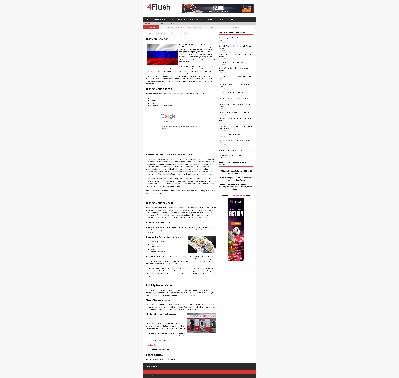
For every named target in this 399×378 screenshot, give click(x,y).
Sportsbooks (194, 19)
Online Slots (149, 23)
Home (147, 19)
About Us (237, 372)
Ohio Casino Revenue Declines (229, 134)
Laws (232, 19)
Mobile (162, 23)
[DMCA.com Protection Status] (152, 366)
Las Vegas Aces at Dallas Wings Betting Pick (234, 112)
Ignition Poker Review (237, 195)
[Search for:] (242, 27)
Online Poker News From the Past (230, 155)
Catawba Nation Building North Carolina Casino (235, 92)
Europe (209, 19)
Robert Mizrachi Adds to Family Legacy (232, 62)
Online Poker (159, 19)
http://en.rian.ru (152, 345)
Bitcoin (221, 19)
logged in (158, 359)
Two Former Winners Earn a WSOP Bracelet (234, 98)
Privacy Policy (249, 372)
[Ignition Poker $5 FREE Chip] (236, 259)
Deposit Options (175, 23)
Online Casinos (177, 19)
